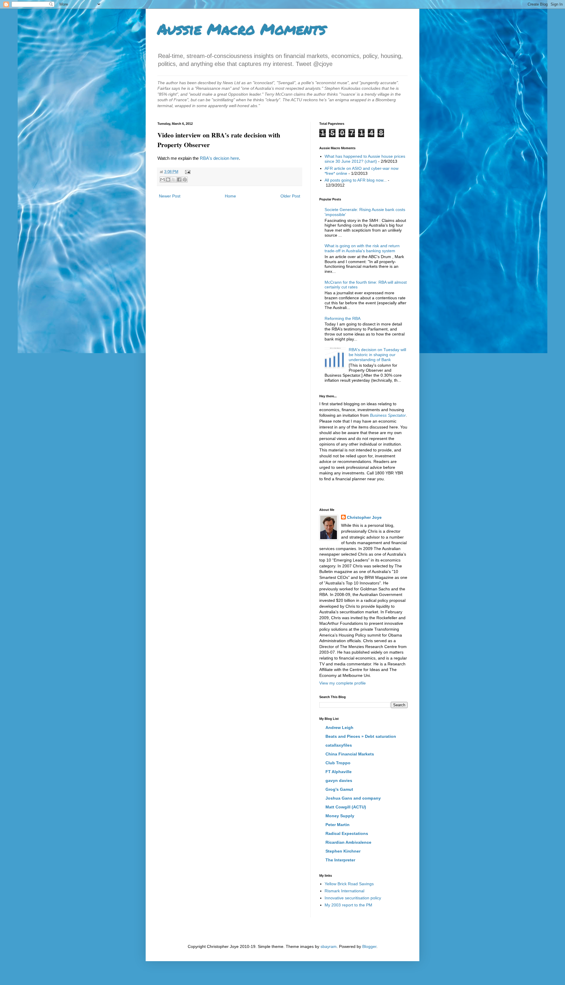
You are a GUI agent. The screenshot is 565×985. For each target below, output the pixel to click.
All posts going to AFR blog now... (356, 180)
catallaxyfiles (338, 745)
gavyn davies (338, 780)
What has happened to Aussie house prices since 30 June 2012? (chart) (365, 159)
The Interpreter (340, 860)
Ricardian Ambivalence (348, 842)
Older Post (290, 196)
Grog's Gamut (339, 789)
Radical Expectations (346, 833)
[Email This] (162, 179)
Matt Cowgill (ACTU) (345, 807)
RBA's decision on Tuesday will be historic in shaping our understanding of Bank (377, 354)
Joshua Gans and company (353, 798)
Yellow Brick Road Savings (349, 883)
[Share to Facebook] (179, 179)
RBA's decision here (219, 158)
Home (230, 196)
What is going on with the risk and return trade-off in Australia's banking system (362, 248)
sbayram (328, 946)
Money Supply (339, 815)
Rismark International (344, 890)
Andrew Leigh (339, 727)
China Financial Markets (349, 754)
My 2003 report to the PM (348, 905)
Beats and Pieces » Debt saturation (360, 736)
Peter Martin (337, 824)
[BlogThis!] (168, 179)
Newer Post (169, 196)
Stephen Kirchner (342, 851)
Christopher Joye (364, 517)
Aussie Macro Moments (241, 29)
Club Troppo (337, 762)
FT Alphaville (338, 771)
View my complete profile (342, 683)
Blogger (369, 946)
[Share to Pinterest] (185, 179)
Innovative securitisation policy (353, 898)
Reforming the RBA (342, 318)
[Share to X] (174, 179)
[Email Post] (186, 172)
